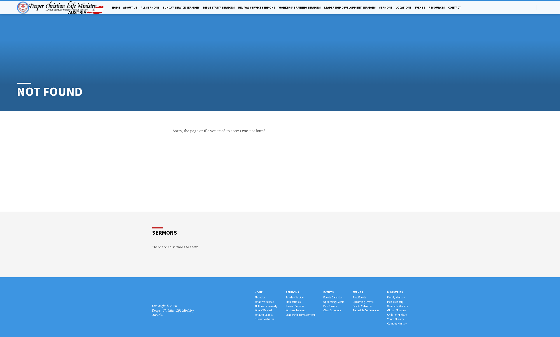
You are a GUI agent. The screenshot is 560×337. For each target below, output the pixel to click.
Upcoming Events (333, 302)
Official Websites (264, 319)
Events (420, 7)
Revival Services (295, 306)
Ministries (395, 292)
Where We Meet (263, 310)
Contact (454, 7)
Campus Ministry (397, 323)
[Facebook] (541, 7)
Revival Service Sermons (256, 7)
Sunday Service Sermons (181, 7)
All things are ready (266, 306)
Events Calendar (333, 297)
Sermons (385, 7)
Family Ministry (396, 297)
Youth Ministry (395, 319)
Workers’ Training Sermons (299, 7)
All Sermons (150, 7)
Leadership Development (300, 315)
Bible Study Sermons (219, 7)
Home (116, 7)
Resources (437, 7)
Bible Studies (293, 302)
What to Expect (264, 315)
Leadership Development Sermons (350, 7)
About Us (260, 297)
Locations (403, 7)
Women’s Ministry (397, 306)
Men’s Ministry (395, 302)
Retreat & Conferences (366, 310)
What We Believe (264, 302)
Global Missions (396, 310)
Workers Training (295, 310)
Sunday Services (295, 297)
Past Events (330, 306)
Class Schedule (332, 310)
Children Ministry (397, 315)
